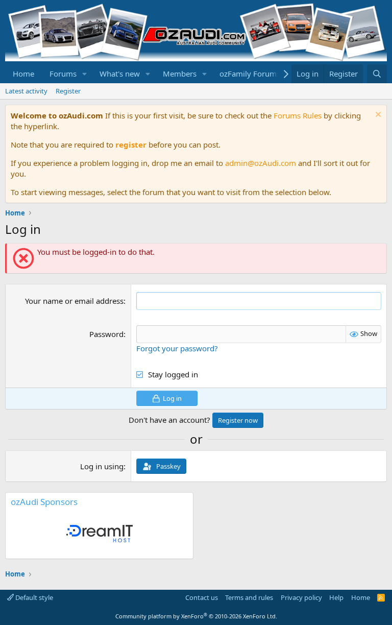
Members (180, 73)
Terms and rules (249, 597)
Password (106, 334)
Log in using (102, 466)
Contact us (201, 597)
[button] (85, 73)
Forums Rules (298, 115)
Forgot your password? (177, 348)
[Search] (377, 73)
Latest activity (26, 90)
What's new (120, 73)
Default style (33, 597)
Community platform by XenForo (196, 616)
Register (68, 90)
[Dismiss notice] (377, 115)
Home (23, 73)
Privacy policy (301, 597)
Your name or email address (74, 301)
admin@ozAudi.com (260, 163)
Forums (63, 73)
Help (336, 597)
